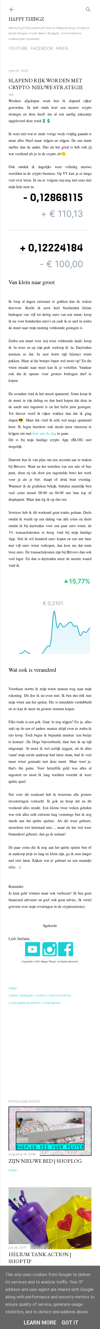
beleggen (27, 995)
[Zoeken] (88, 8)
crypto (40, 995)
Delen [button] (13, 988)
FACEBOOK (42, 48)
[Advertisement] (50, 1053)
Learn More (40, 1322)
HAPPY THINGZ (26, 19)
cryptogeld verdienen (25, 1003)
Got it (70, 1322)
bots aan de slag (44, 433)
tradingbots (51, 1003)
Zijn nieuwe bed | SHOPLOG (45, 1160)
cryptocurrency (59, 995)
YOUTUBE (18, 48)
